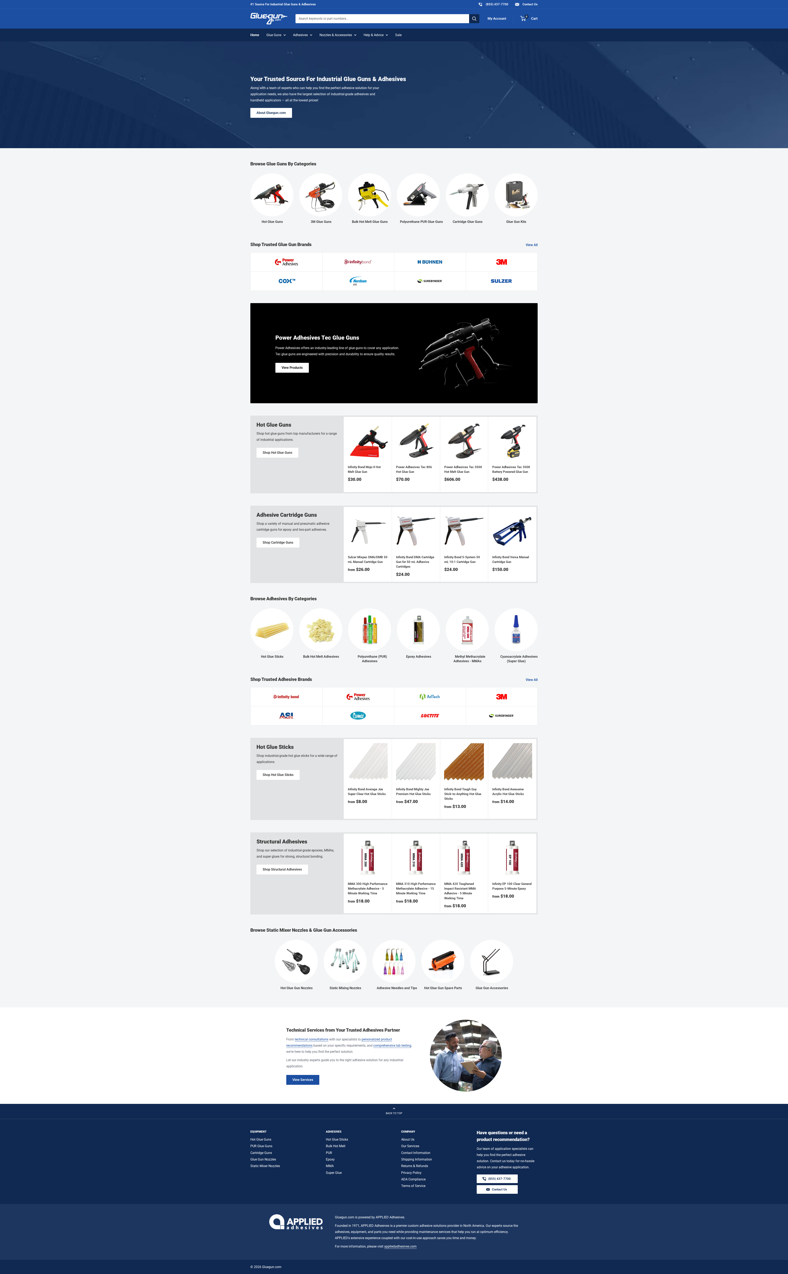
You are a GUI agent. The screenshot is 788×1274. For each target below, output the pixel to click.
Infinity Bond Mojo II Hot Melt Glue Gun (364, 469)
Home (254, 35)
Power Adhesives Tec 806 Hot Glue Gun (414, 469)
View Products (292, 368)
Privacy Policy (411, 1173)
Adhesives (300, 35)
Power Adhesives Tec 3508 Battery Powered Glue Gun (511, 469)
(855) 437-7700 (493, 4)
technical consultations (311, 1039)
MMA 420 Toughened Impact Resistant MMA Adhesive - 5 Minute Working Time (460, 891)
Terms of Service (413, 1186)
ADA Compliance (413, 1179)
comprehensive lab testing (392, 1045)
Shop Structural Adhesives (282, 869)
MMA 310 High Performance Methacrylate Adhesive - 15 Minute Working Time (416, 888)
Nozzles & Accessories (336, 35)
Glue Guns (273, 35)
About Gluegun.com (271, 113)
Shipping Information (416, 1159)
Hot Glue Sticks (337, 1139)
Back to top (394, 1113)
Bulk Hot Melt (335, 1146)
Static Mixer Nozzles (265, 1166)
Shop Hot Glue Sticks (278, 775)
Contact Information (415, 1153)
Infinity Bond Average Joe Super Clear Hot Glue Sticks (367, 791)
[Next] (536, 454)
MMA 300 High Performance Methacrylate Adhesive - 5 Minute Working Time (367, 888)
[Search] (474, 18)
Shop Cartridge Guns (278, 542)
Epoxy (330, 1159)
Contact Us (530, 4)
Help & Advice (374, 35)
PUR (329, 1153)
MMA (330, 1166)
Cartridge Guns (261, 1153)
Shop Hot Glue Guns (277, 453)
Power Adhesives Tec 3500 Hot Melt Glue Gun (463, 469)
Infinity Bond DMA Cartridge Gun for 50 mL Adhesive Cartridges (415, 561)
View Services (302, 1080)
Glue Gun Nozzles (263, 1159)
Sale (398, 35)
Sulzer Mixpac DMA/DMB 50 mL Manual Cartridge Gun (367, 559)
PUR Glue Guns (261, 1146)
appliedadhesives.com (400, 1246)
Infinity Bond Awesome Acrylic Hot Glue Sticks (508, 791)
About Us (407, 1139)
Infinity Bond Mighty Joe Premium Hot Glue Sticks (413, 791)
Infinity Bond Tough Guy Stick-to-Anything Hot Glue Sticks (462, 794)
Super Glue (334, 1173)
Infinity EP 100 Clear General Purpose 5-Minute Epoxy (512, 886)
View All (532, 245)
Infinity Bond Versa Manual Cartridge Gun (510, 559)
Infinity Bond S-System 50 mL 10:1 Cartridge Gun (462, 559)
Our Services (410, 1146)
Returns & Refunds (414, 1166)
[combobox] (382, 18)
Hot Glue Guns (260, 1139)
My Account (497, 18)
